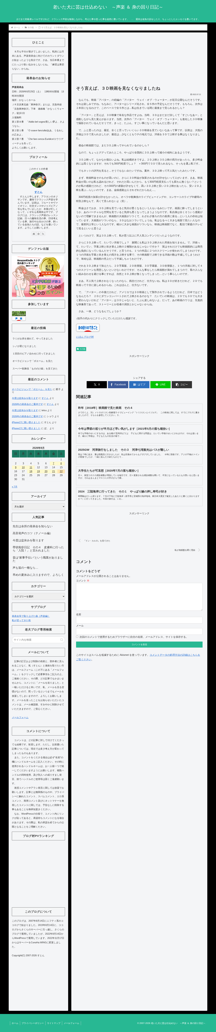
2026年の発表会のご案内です (27, 404)
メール (80, 625)
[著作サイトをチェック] (34, 234)
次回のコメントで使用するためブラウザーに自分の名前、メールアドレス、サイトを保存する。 (134, 637)
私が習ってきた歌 (21, 620)
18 (30, 471)
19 (38, 471)
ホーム (15, 1023)
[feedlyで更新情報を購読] (38, 234)
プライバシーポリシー (33, 1023)
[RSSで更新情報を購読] (43, 234)
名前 (78, 614)
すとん (38, 192)
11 (31, 467)
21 (53, 471)
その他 (82, 349)
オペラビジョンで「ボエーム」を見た (32, 361)
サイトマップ (53, 1023)
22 (61, 471)
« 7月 (14, 486)
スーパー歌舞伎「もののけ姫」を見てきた (35, 368)
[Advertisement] (139, 60)
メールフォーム (20, 717)
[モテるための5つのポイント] (38, 276)
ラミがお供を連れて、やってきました (32, 338)
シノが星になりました (24, 346)
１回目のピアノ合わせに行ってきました (33, 353)
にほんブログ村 (85, 337)
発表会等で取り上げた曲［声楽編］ (31, 616)
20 (46, 471)
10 (23, 467)
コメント (82, 580)
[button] (182, 384)
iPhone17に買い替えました (26, 422)
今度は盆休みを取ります (25, 398)
